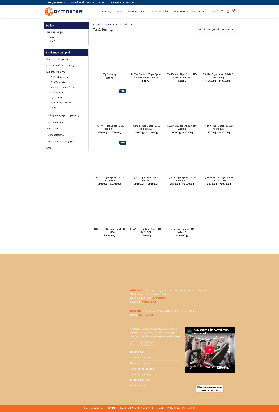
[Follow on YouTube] (232, 2)
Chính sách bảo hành (140, 357)
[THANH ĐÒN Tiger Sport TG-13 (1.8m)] (109, 208)
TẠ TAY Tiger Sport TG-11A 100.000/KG (110, 179)
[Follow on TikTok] (138, 343)
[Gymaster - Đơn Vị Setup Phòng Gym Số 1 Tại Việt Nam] (64, 11)
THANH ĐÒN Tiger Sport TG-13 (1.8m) (109, 230)
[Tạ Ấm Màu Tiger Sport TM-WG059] (181, 105)
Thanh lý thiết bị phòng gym (60, 141)
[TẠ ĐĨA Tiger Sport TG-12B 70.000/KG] (218, 105)
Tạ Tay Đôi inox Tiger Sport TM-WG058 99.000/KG (146, 76)
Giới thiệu (107, 11)
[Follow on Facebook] (219, 2)
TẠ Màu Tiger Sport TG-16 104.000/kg (146, 127)
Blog (201, 11)
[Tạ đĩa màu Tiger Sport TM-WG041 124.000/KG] (181, 54)
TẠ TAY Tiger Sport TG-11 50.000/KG (109, 127)
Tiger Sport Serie (55, 135)
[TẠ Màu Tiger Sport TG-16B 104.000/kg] (218, 54)
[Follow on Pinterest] (143, 343)
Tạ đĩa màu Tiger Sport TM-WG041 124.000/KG (182, 76)
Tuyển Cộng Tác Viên (183, 11)
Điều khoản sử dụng (140, 380)
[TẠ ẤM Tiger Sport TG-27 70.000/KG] (145, 157)
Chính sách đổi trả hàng (142, 368)
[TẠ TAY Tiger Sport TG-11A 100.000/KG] (109, 157)
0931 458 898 (188, 408)
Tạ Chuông (109, 74)
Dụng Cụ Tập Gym (55, 72)
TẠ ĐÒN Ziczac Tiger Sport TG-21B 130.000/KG (218, 179)
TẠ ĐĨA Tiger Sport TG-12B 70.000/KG (218, 127)
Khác (48, 148)
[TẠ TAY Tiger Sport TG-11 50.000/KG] (109, 105)
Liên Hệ (214, 11)
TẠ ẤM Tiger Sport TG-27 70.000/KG (146, 179)
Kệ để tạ (55, 108)
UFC (51, 41)
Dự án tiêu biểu (159, 11)
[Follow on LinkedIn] (228, 2)
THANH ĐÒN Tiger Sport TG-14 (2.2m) (146, 230)
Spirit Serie (52, 128)
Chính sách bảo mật (140, 363)
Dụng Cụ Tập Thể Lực (61, 103)
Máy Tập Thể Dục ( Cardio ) (60, 65)
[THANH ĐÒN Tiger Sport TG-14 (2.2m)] (145, 208)
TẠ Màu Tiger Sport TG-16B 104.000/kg (218, 76)
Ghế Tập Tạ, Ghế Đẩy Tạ (62, 87)
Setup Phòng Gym (137, 11)
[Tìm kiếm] (222, 11)
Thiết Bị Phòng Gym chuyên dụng (62, 115)
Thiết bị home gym (59, 77)
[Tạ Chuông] (109, 54)
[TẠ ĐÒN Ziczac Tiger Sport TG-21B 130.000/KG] (218, 157)
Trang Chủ (97, 24)
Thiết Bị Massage (55, 122)
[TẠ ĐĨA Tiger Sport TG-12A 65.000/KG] (181, 157)
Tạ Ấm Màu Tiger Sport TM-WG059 (182, 127)
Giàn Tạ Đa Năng (59, 82)
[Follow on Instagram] (224, 2)
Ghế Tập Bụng (57, 92)
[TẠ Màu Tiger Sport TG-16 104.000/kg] (145, 105)
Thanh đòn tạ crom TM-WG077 (182, 230)
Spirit (52, 37)
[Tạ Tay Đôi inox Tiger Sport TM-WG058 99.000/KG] (145, 54)
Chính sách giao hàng (140, 374)
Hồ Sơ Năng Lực (138, 385)
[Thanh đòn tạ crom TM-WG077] (181, 208)
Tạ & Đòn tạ (56, 97)
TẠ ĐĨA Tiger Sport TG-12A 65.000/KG (182, 179)
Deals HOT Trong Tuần (57, 59)
